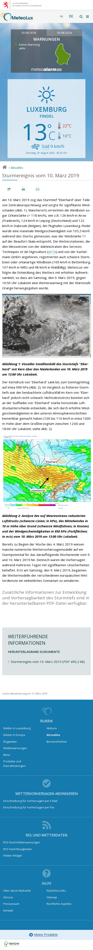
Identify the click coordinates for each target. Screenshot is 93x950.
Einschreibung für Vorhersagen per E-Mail (30, 801)
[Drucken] (23, 189)
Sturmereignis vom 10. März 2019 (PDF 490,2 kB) (48, 661)
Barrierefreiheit (56, 742)
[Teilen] (9, 189)
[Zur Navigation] (88, 16)
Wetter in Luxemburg (16, 728)
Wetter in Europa (14, 735)
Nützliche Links (56, 890)
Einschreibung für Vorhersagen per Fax (28, 807)
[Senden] (38, 189)
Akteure (51, 728)
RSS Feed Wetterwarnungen (21, 842)
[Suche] (81, 16)
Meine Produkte (46, 934)
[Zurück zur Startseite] (16, 18)
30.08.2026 (64, 33)
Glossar (8, 897)
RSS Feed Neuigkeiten (17, 849)
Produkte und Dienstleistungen (14, 763)
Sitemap (51, 897)
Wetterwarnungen (15, 748)
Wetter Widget (12, 855)
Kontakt (8, 910)
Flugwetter (10, 742)
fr (61, 16)
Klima (6, 755)
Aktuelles (17, 168)
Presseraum (11, 904)
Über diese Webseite (17, 890)
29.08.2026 (28, 33)
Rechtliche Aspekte (58, 904)
